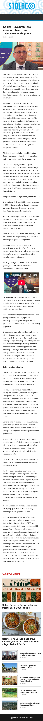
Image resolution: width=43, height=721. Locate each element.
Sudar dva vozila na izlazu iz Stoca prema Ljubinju (30, 704)
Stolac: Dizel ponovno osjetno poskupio (28, 667)
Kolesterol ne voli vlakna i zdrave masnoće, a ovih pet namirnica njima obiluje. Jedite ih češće (20, 642)
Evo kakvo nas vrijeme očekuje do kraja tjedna (28, 691)
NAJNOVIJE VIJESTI (11, 574)
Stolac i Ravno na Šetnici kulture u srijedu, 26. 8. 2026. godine (19, 606)
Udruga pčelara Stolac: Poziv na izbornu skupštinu (30, 654)
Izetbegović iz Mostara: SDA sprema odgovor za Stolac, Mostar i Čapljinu (30, 679)
